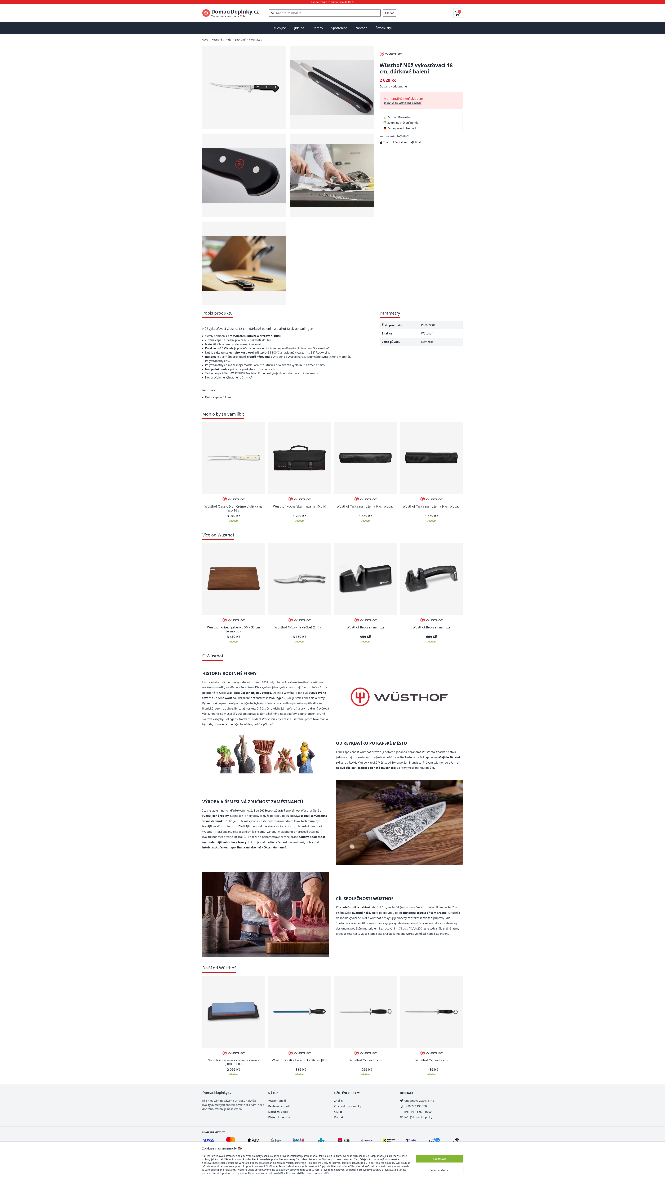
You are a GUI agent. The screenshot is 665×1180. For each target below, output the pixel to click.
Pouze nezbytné (439, 1170)
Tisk (385, 142)
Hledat (389, 13)
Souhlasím (439, 1158)
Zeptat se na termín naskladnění (403, 102)
